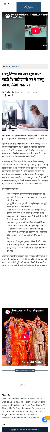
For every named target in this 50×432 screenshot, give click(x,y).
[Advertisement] (25, 288)
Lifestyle (15, 66)
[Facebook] (4, 424)
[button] (4, 4)
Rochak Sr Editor (13, 92)
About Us (6, 395)
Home (5, 66)
